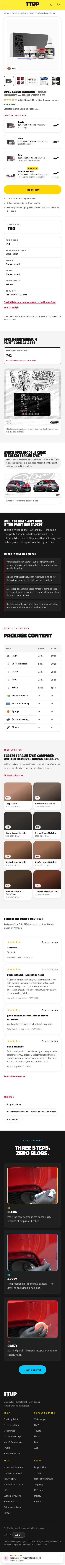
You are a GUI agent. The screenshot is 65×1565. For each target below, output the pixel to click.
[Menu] (5, 5)
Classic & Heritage (12, 1436)
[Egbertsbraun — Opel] (20, 81)
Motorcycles (9, 1430)
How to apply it (11, 307)
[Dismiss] (60, 1556)
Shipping (38, 1484)
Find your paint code (13, 1473)
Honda (37, 1436)
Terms (37, 1473)
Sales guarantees (12, 1507)
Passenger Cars (11, 1425)
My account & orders (13, 1467)
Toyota (37, 1430)
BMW (36, 1425)
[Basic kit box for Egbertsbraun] (9, 81)
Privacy (37, 1496)
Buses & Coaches (12, 1453)
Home (6, 13)
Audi (36, 1448)
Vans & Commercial (13, 1442)
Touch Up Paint (19, 13)
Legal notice (40, 1467)
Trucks (7, 1448)
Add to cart (32, 190)
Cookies (38, 1501)
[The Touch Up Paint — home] (32, 4)
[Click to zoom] (32, 45)
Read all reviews (13, 1076)
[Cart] (58, 5)
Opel (31, 13)
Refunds (38, 1490)
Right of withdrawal (43, 1478)
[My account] (51, 5)
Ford (36, 1442)
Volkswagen (40, 1419)
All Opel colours (13, 1104)
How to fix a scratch (13, 1484)
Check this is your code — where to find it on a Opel (29, 302)
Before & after (11, 1501)
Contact (7, 1513)
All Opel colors (12, 775)
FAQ (5, 1490)
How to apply (10, 1478)
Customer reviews (12, 1496)
